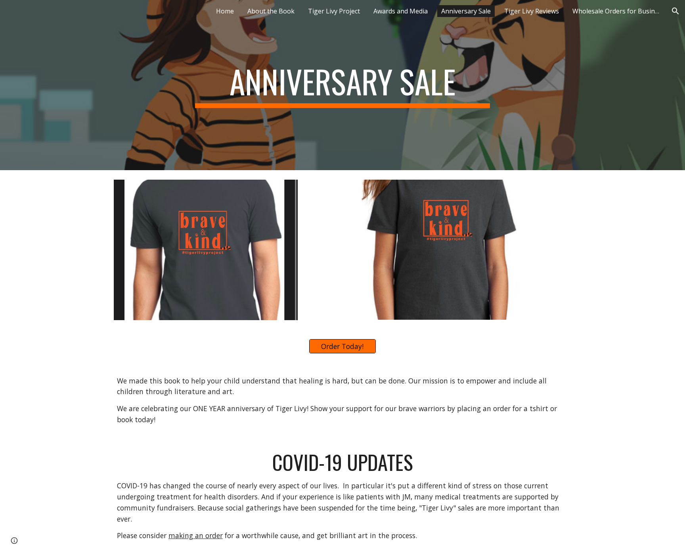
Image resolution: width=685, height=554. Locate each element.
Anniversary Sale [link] (466, 11)
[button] (675, 11)
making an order (195, 535)
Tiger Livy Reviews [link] (531, 11)
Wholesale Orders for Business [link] (618, 11)
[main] (342, 85)
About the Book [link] (271, 11)
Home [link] (225, 11)
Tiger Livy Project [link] (334, 11)
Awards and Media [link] (400, 11)
